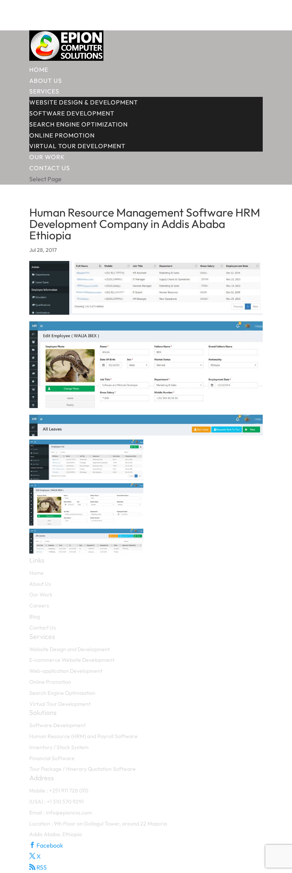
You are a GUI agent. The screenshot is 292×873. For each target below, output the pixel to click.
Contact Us (49, 168)
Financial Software (52, 758)
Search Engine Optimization (78, 124)
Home (38, 69)
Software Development (71, 113)
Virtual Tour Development (77, 146)
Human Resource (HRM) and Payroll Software (83, 736)
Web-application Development (65, 670)
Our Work (47, 157)
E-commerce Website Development (71, 659)
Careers (39, 605)
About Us (45, 80)
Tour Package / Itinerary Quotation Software (82, 768)
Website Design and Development (69, 649)
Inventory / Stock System (59, 747)
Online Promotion (62, 135)
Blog (34, 616)
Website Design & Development (83, 102)
